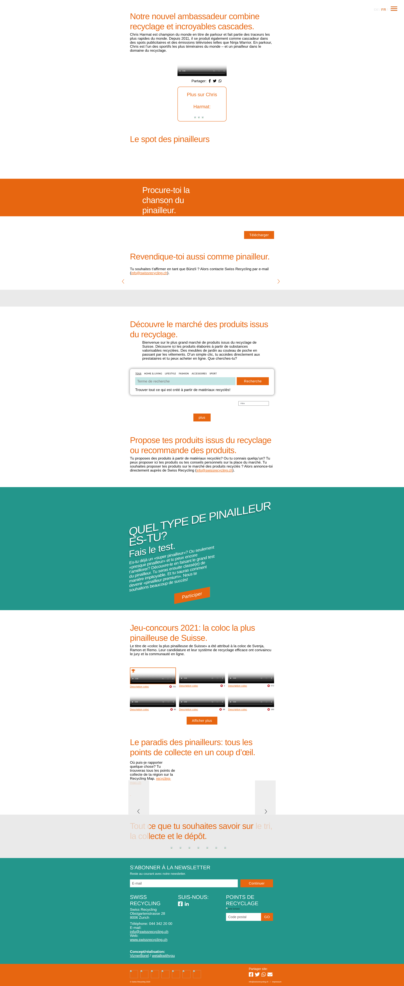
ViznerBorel (139, 955)
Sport (213, 373)
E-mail (137, 883)
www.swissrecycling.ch (148, 939)
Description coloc (139, 686)
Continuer (257, 883)
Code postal (237, 917)
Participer (192, 595)
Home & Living (153, 373)
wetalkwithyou (163, 955)
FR (383, 9)
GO (267, 917)
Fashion (184, 373)
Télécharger (259, 235)
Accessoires (199, 373)
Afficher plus (202, 721)
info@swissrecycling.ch (149, 273)
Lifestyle (170, 373)
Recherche (253, 381)
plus (202, 417)
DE (376, 9)
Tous (138, 373)
